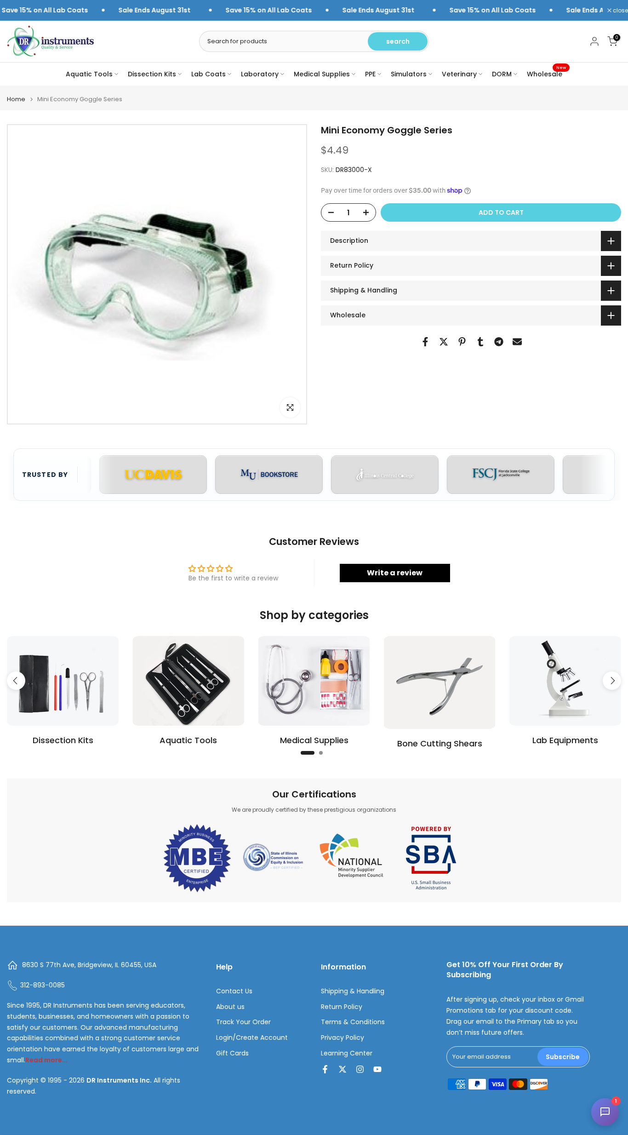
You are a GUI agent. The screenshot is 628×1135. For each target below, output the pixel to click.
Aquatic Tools (89, 74)
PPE (370, 74)
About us (230, 1007)
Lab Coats (208, 74)
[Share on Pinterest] (462, 342)
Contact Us (234, 991)
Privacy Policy (342, 1037)
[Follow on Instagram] (360, 1069)
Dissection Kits (152, 74)
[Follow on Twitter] (342, 1069)
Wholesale (546, 74)
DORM (502, 74)
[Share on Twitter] (443, 342)
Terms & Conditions (353, 1022)
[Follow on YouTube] (377, 1069)
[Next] (612, 680)
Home (16, 99)
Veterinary (459, 74)
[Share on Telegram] (498, 342)
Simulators (409, 74)
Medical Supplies (322, 74)
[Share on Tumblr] (480, 342)
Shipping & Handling (352, 991)
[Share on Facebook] (425, 342)
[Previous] (16, 680)
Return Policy (341, 1007)
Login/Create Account (252, 1037)
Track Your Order (243, 1022)
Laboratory (260, 74)
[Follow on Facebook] (325, 1069)
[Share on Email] (517, 342)
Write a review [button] (394, 573)
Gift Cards (232, 1053)
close (619, 10)
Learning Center (346, 1053)
